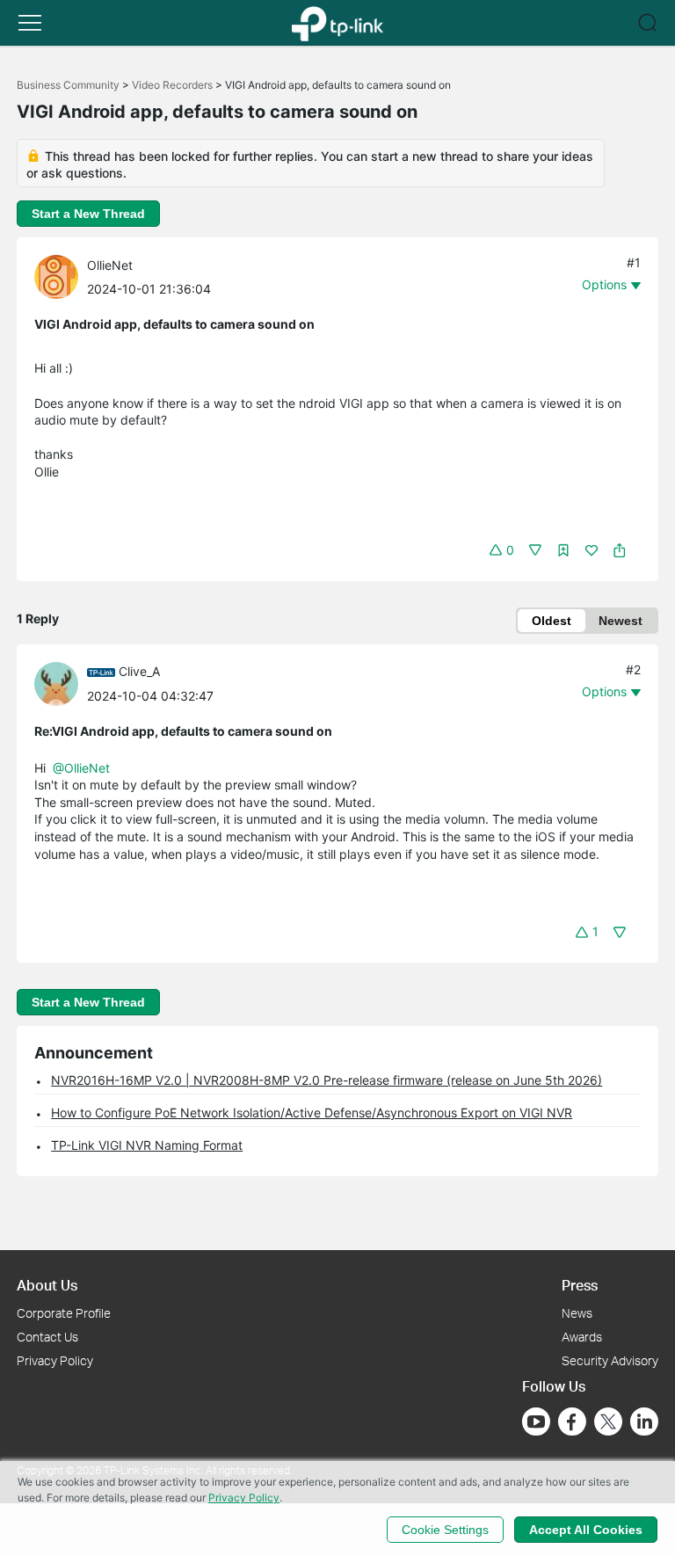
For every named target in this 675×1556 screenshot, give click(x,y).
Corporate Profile (64, 1312)
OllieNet (110, 265)
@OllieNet (81, 767)
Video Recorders (172, 84)
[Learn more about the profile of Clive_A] (60, 681)
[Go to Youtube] (536, 1421)
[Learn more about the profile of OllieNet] (60, 275)
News (577, 1312)
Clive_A (139, 671)
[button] (30, 23)
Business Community (68, 84)
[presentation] (56, 277)
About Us (47, 1285)
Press (580, 1285)
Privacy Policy (55, 1360)
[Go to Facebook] (572, 1421)
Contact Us (47, 1336)
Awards (582, 1336)
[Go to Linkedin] (644, 1421)
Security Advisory (610, 1360)
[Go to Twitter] (608, 1423)
